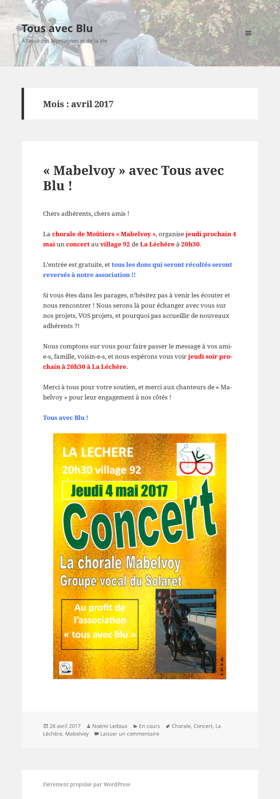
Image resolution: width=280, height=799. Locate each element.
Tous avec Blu (57, 28)
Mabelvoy (77, 733)
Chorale (181, 725)
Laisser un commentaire (129, 733)
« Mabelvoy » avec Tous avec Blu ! (133, 177)
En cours (149, 725)
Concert (203, 725)
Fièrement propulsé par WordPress (86, 784)
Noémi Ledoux (109, 725)
